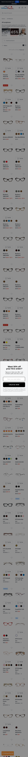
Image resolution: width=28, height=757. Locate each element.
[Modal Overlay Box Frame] (14, 378)
